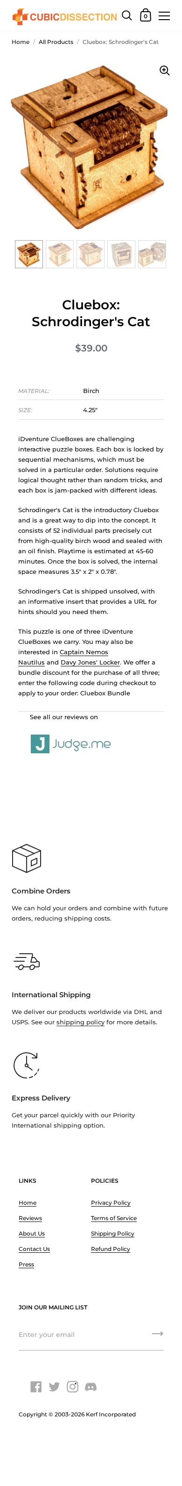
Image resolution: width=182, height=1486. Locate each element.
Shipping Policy (112, 1233)
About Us (32, 1233)
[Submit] (157, 1337)
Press (26, 1264)
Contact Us (34, 1248)
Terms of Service (114, 1218)
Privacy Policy (111, 1202)
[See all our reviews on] (91, 733)
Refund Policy (110, 1248)
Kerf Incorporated (111, 1414)
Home (20, 41)
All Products (56, 41)
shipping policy (80, 1022)
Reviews (30, 1218)
